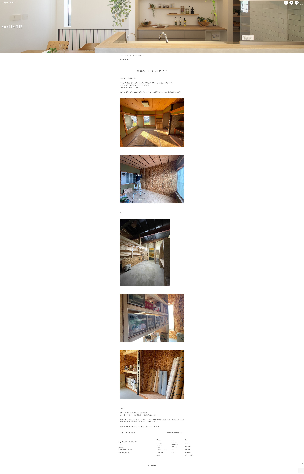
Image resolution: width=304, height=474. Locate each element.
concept (159, 443)
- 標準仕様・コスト (162, 450)
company (188, 446)
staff (172, 453)
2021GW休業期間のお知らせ (174, 433)
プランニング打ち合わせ (128, 433)
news (172, 440)
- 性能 (158, 447)
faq (186, 440)
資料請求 (187, 452)
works (158, 455)
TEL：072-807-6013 (124, 453)
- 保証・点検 (160, 452)
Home (158, 440)
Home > (122, 56)
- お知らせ (173, 447)
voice (172, 450)
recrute (187, 443)
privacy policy (189, 455)
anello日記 (128, 56)
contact (187, 449)
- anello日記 (174, 444)
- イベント (173, 442)
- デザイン (159, 445)
